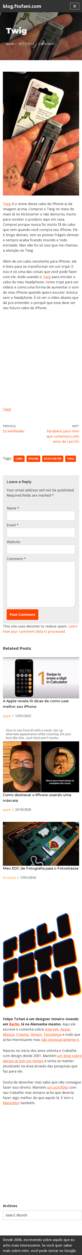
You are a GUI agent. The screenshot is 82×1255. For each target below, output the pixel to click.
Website (13, 542)
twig (70, 458)
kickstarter (52, 458)
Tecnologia (52, 1034)
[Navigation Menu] (74, 6)
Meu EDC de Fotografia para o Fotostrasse (41, 868)
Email (12, 525)
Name (13, 508)
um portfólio (57, 1087)
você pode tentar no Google (53, 1250)
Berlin (14, 1024)
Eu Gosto (9, 878)
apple (10, 44)
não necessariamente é (60, 1039)
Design (36, 1034)
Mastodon (11, 1103)
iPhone (33, 458)
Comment (16, 558)
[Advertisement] (41, 1154)
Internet (51, 1029)
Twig (7, 203)
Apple (65, 1029)
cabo (19, 458)
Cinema (22, 1034)
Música (8, 1034)
